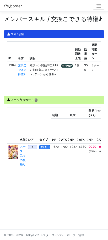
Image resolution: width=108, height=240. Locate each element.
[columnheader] (13, 125)
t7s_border (13, 6)
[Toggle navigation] (98, 6)
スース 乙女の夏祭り (23, 155)
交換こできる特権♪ (22, 69)
